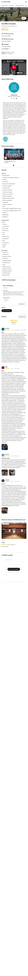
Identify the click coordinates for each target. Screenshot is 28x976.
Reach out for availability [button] (14, 569)
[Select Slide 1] (13, 165)
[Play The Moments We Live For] (6, 158)
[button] (23, 18)
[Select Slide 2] (14, 165)
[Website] (16, 98)
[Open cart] (26, 2)
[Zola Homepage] (6, 1)
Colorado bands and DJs (19, 5)
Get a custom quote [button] (7, 310)
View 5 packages (5, 48)
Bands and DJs (11, 5)
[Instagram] (14, 98)
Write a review (22, 316)
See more (21, 304)
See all (3, 307)
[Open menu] (2, 2)
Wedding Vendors (4, 5)
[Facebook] (11, 98)
